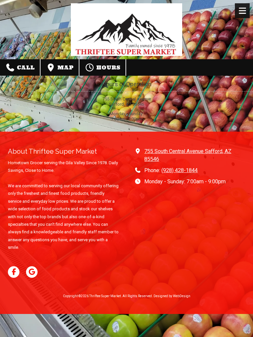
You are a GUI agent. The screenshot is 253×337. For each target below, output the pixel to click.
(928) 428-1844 (179, 170)
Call (25, 67)
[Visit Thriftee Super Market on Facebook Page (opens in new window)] (13, 272)
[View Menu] (242, 10)
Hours (107, 67)
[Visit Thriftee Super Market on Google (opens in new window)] (32, 272)
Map (64, 67)
